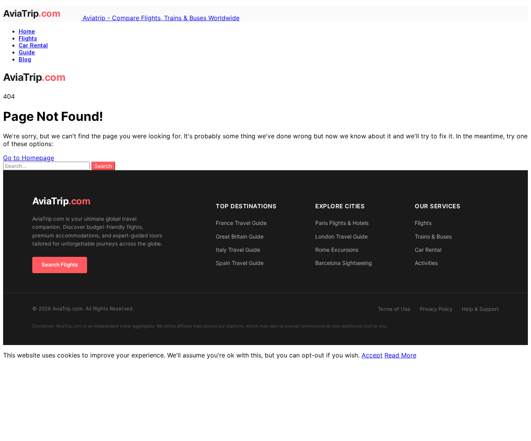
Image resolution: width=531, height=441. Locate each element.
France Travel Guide (241, 223)
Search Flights (60, 264)
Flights (28, 38)
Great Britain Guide (240, 236)
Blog (25, 59)
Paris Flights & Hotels (342, 223)
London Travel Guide (341, 236)
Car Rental (33, 45)
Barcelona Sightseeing (343, 263)
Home (27, 31)
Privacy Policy (436, 309)
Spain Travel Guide (240, 263)
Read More (400, 355)
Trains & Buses (433, 236)
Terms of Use (394, 309)
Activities (426, 263)
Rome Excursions (336, 249)
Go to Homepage (28, 158)
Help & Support (480, 309)
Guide (27, 52)
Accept (372, 355)
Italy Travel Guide (238, 249)
